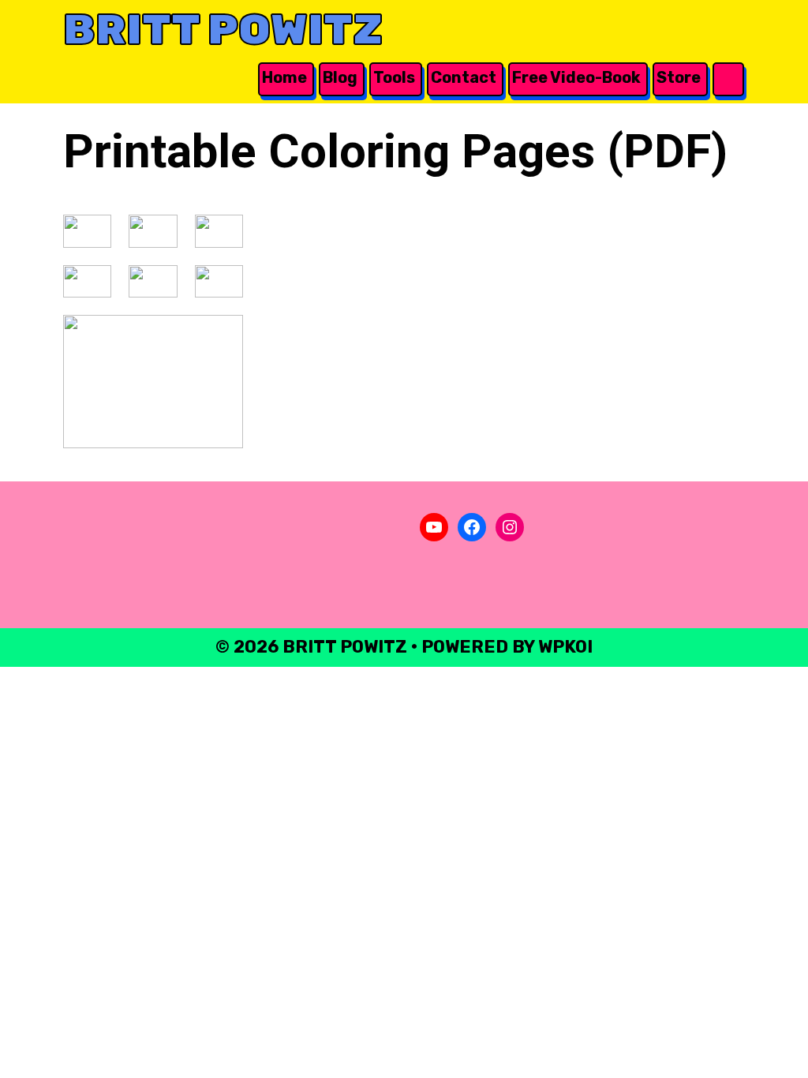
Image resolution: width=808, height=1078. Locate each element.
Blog (340, 77)
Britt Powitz (223, 29)
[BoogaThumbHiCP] (153, 381)
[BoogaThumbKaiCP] (153, 281)
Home (284, 77)
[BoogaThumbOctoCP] (153, 231)
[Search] (727, 77)
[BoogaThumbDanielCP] (219, 281)
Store (678, 77)
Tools (394, 77)
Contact (463, 77)
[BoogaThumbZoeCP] (87, 281)
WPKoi (565, 646)
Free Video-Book (576, 77)
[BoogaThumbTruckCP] (87, 231)
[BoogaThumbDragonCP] (219, 231)
